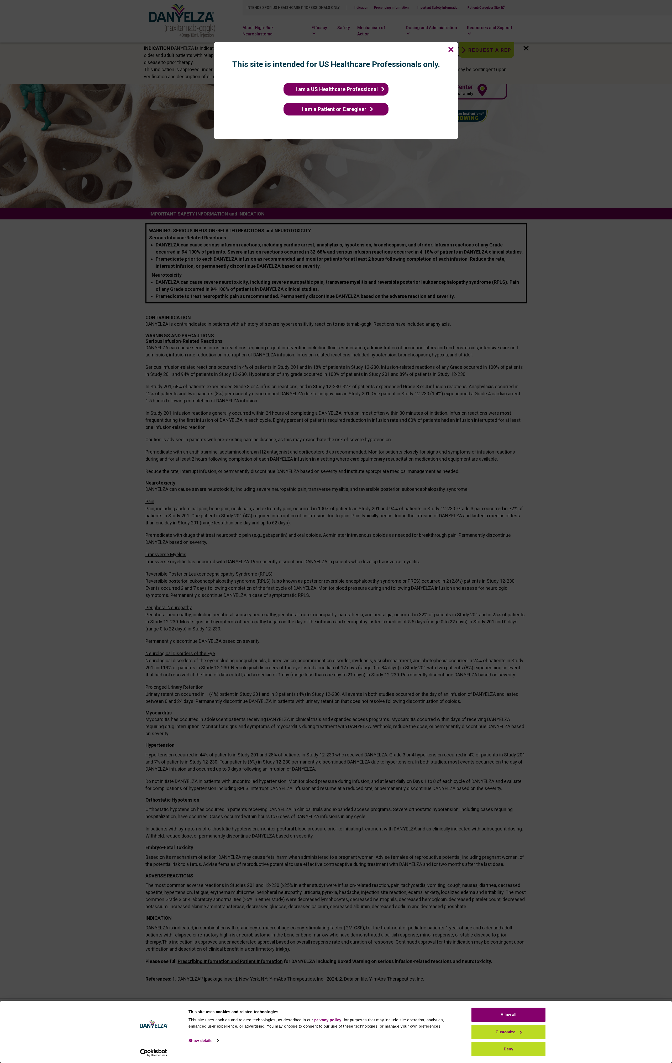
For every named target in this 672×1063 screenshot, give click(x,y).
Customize (505, 1032)
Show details (200, 1040)
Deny (508, 1049)
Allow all (508, 1014)
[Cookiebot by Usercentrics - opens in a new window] (154, 1053)
